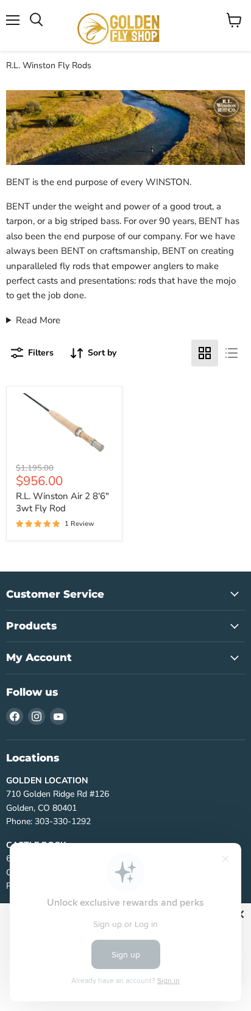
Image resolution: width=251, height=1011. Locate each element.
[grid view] (204, 353)
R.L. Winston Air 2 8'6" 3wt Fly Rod (62, 502)
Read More (38, 320)
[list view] (231, 353)
